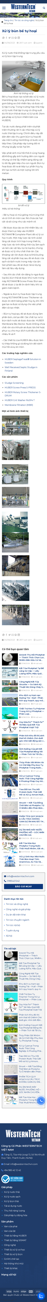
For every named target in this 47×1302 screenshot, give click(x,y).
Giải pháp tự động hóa (15, 1215)
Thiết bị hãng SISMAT (15, 1240)
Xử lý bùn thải (11, 1201)
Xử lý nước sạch (12, 1196)
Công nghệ (10, 1245)
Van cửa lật (10, 1231)
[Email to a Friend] (12, 38)
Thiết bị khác (11, 1268)
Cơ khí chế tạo (11, 1259)
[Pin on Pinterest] (15, 38)
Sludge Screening (14, 383)
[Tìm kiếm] (44, 8)
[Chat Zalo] (41, 1296)
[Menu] (4, 8)
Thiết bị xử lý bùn (13, 1254)
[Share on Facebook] (6, 38)
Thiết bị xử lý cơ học (14, 1249)
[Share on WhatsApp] (3, 38)
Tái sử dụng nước (13, 1206)
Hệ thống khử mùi (13, 1263)
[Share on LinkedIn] (18, 38)
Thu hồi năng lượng (14, 1210)
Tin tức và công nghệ (24, 20)
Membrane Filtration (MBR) (19, 405)
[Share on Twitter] (9, 38)
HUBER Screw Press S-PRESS (20, 387)
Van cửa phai (10, 1226)
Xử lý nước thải (12, 1192)
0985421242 (13, 881)
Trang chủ (8, 20)
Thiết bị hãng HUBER (15, 1235)
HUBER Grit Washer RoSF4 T (20, 400)
